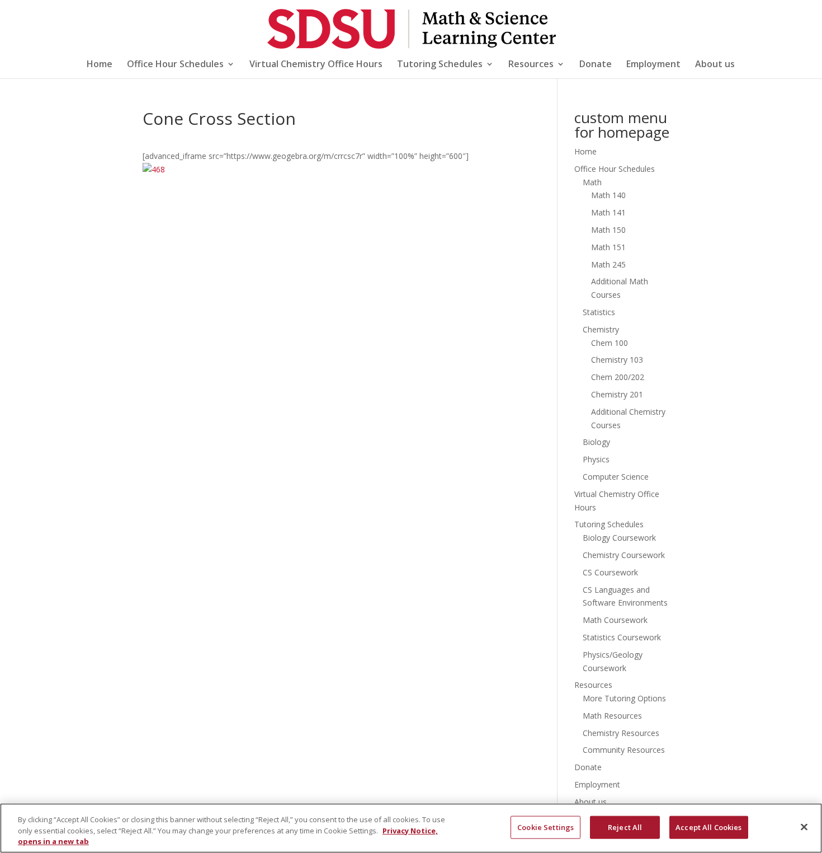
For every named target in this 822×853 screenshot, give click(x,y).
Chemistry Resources (621, 733)
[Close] (804, 826)
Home (99, 65)
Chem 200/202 (617, 377)
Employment (653, 65)
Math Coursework (615, 620)
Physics (596, 459)
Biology (596, 442)
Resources (531, 65)
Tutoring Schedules (440, 65)
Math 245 (608, 264)
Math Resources (612, 715)
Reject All (625, 827)
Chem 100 (609, 343)
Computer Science (616, 476)
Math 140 (608, 195)
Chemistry (601, 329)
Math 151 (608, 247)
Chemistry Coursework (624, 555)
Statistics (599, 312)
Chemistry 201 (617, 394)
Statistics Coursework (622, 637)
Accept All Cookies (708, 827)
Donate (595, 65)
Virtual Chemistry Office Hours (315, 65)
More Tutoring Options (624, 698)
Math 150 (608, 229)
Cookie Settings (545, 827)
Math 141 (608, 212)
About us (715, 65)
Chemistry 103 (617, 359)
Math (592, 182)
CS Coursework (610, 572)
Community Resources (624, 749)
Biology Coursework (619, 537)
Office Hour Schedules (175, 65)
